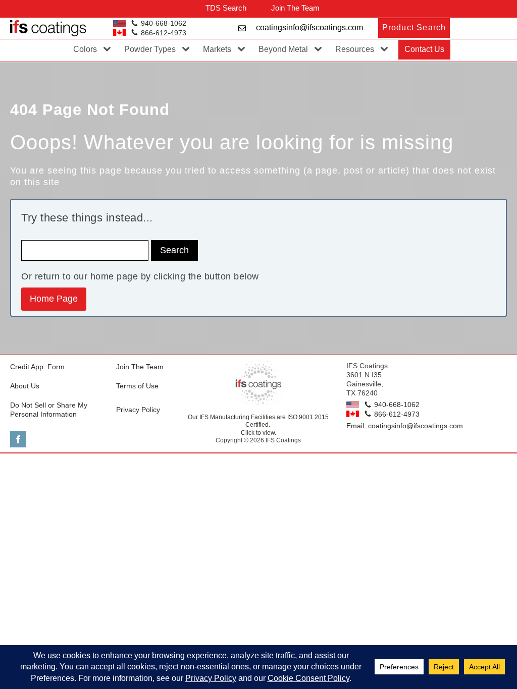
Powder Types (150, 49)
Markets (217, 49)
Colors (85, 49)
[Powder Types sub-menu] (188, 49)
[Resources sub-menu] (386, 49)
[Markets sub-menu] (243, 49)
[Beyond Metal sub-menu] (320, 49)
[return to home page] (258, 382)
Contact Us (424, 49)
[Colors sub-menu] (109, 49)
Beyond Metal (283, 49)
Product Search (414, 27)
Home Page (54, 299)
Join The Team (295, 8)
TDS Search (225, 8)
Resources (354, 49)
